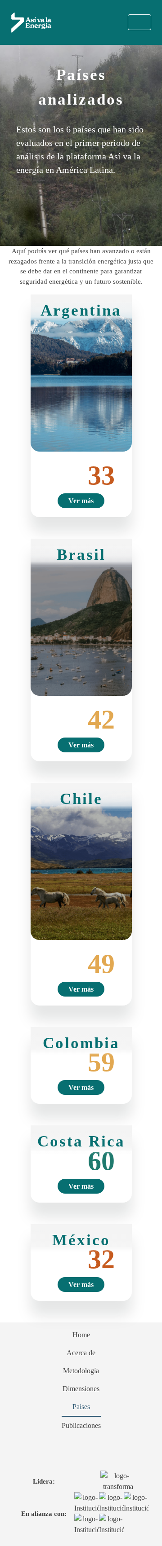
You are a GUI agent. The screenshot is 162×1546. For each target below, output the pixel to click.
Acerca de (81, 1353)
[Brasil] (81, 616)
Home (81, 1335)
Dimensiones (81, 1388)
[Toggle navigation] (139, 22)
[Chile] (81, 861)
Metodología (81, 1371)
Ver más (81, 501)
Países (81, 1406)
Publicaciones (81, 1425)
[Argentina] (81, 372)
